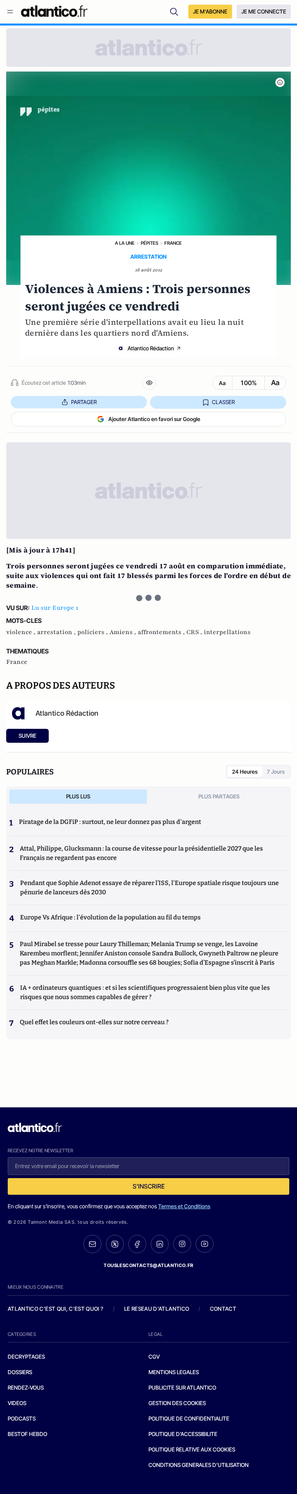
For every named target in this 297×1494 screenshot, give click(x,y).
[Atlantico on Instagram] (182, 1244)
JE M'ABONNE (210, 11)
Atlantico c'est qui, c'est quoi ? (56, 1308)
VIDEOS (17, 1403)
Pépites (149, 243)
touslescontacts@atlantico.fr (148, 1265)
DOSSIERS (20, 1372)
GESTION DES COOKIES (177, 1403)
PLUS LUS (78, 796)
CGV (154, 1356)
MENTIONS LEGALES (173, 1372)
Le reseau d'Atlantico (156, 1308)
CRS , (195, 632)
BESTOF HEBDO (27, 1434)
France (173, 243)
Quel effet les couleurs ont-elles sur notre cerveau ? (94, 1022)
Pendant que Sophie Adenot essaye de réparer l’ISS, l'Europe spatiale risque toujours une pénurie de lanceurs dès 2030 (149, 887)
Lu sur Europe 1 (54, 608)
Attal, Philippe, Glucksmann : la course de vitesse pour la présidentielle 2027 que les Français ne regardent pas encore (141, 853)
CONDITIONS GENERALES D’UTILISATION (198, 1465)
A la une (125, 243)
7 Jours (276, 771)
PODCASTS (22, 1418)
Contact (223, 1308)
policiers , (93, 632)
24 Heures (245, 771)
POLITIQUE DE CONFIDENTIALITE (188, 1418)
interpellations (227, 632)
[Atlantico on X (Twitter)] (115, 1244)
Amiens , (123, 632)
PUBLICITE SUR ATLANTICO (182, 1387)
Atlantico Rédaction (151, 348)
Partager (84, 402)
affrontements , (162, 632)
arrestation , (57, 632)
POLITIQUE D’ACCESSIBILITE (182, 1434)
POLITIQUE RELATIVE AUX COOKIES (191, 1449)
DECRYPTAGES (26, 1356)
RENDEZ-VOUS (26, 1387)
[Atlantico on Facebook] (137, 1244)
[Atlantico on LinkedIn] (160, 1244)
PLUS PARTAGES (219, 796)
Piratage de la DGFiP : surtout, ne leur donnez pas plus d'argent (110, 821)
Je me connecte (263, 11)
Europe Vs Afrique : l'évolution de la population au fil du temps (110, 917)
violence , (21, 632)
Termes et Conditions (184, 1206)
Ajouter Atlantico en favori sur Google (154, 419)
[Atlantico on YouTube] (204, 1244)
